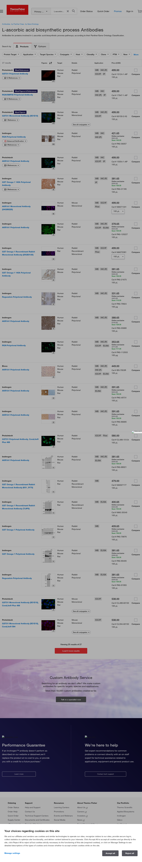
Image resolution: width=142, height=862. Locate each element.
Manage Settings (12, 853)
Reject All (129, 853)
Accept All (110, 853)
